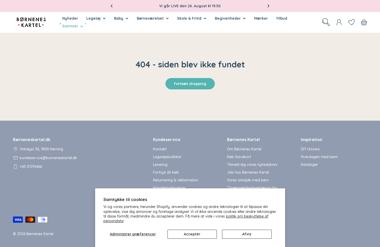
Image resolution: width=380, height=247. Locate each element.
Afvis (246, 234)
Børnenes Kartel (40, 233)
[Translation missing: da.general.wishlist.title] (351, 22)
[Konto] (339, 22)
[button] (112, 6)
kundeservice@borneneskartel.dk (48, 158)
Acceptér (192, 234)
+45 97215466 (31, 166)
